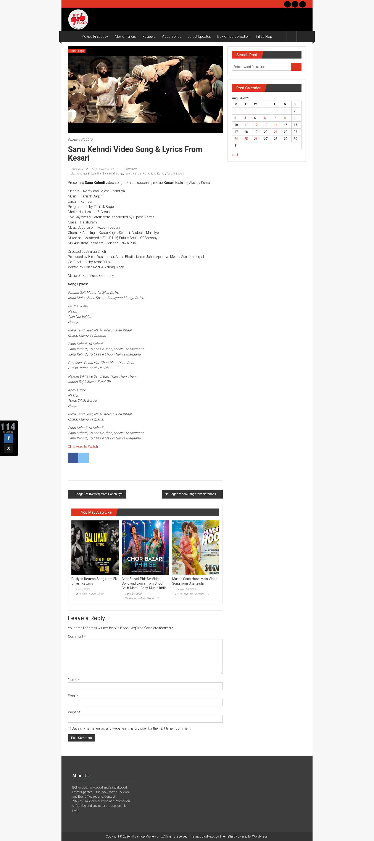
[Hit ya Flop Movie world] (73, 36)
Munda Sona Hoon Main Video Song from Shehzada (195, 581)
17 (236, 132)
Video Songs (171, 36)
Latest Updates (199, 36)
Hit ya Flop (264, 36)
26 (256, 138)
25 (246, 138)
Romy (146, 173)
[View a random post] (301, 36)
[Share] (8, 438)
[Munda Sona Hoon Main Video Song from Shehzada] (195, 547)
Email (73, 696)
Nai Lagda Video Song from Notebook (190, 494)
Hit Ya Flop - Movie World (88, 593)
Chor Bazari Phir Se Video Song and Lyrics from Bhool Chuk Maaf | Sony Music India (144, 583)
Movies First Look (94, 36)
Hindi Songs (77, 50)
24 (236, 138)
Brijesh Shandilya (98, 173)
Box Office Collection (233, 36)
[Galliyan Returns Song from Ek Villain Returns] (95, 547)
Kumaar (137, 173)
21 (275, 132)
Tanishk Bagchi (175, 173)
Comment (76, 636)
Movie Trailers (125, 36)
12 (256, 125)
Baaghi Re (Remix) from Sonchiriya (99, 494)
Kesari (127, 173)
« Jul (235, 154)
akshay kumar (79, 173)
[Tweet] (8, 448)
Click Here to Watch (83, 447)
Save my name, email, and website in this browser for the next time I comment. (131, 728)
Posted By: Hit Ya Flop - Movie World (92, 169)
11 (246, 125)
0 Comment (130, 169)
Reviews (148, 36)
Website (74, 712)
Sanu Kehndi (158, 173)
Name (74, 680)
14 (275, 125)
